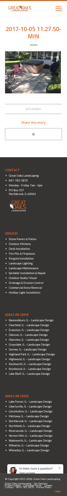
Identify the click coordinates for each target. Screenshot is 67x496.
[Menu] (57, 8)
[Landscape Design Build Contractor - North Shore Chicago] (28, 8)
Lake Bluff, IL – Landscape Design (29, 373)
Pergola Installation (21, 258)
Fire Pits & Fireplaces (22, 253)
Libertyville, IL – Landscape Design (30, 406)
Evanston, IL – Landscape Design (29, 330)
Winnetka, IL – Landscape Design (29, 450)
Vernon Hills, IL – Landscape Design (30, 435)
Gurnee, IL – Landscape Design (28, 349)
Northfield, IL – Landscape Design (29, 426)
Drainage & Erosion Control (26, 282)
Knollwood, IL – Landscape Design (30, 368)
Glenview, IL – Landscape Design (29, 339)
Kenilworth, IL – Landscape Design (30, 364)
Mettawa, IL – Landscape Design (29, 416)
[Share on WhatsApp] (33, 134)
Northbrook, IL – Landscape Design (30, 421)
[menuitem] (57, 8)
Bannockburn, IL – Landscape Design (31, 320)
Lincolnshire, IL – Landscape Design (30, 411)
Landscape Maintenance (24, 268)
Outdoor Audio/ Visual (23, 278)
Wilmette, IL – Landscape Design (29, 445)
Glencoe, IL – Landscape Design (28, 334)
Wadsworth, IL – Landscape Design (30, 440)
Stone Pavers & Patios (22, 239)
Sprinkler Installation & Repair (27, 273)
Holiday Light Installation (24, 292)
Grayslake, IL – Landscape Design (29, 344)
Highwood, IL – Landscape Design (29, 359)
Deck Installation (19, 248)
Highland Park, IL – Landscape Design (32, 354)
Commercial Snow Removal (25, 287)
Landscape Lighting (21, 263)
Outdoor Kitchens (20, 243)
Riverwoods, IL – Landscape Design (30, 430)
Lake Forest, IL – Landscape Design (30, 401)
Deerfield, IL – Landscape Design (29, 325)
